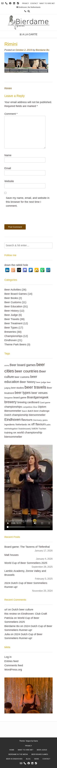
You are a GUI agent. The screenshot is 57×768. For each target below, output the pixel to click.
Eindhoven (10, 340)
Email (7, 168)
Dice (35, 407)
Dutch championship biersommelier (24, 414)
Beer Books (11, 298)
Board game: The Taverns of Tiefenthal (27, 546)
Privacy (25, 3)
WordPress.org (13, 669)
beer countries (26, 371)
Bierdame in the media (18, 754)
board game (19, 397)
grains (45, 420)
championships (13, 406)
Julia (7, 634)
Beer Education (13, 306)
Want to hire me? (47, 3)
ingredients (9, 424)
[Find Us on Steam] (18, 3)
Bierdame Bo (42, 50)
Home (11, 750)
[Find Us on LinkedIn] (14, 3)
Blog (28, 759)
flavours (26, 419)
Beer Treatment (13, 323)
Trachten (42, 429)
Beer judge (42, 750)
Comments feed (13, 665)
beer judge (41, 382)
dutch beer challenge (38, 411)
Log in (8, 656)
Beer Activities (12, 289)
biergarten (8, 398)
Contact (34, 3)
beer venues (39, 392)
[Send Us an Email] (2, 3)
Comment (11, 113)
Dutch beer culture (22, 609)
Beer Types (11, 327)
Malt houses (11, 554)
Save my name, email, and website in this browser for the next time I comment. (27, 201)
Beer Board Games (15, 293)
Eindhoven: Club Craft (34, 613)
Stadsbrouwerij (24, 429)
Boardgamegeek (37, 397)
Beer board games (23, 365)
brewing (22, 402)
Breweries (10, 331)
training (8, 432)
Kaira (36, 741)
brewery (10, 402)
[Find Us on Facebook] (10, 3)
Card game (45, 402)
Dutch (24, 411)
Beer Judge (11, 314)
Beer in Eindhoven (14, 759)
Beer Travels (11, 319)
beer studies (17, 387)
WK (14, 433)
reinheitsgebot (11, 428)
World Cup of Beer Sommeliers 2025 (25, 562)
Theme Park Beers (15, 344)
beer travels (35, 387)
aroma (6, 365)
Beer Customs (12, 302)
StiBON (34, 429)
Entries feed (11, 661)
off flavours (38, 424)
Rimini (8, 88)
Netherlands (21, 424)
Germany (37, 420)
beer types (23, 393)
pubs (48, 425)
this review (10, 613)
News (36, 759)
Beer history (28, 381)
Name (7, 155)
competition (27, 407)
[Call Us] (6, 3)
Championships (13, 336)
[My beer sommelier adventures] (28, 22)
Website (9, 181)
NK (29, 424)
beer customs (22, 376)
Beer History (11, 310)
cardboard (33, 402)
